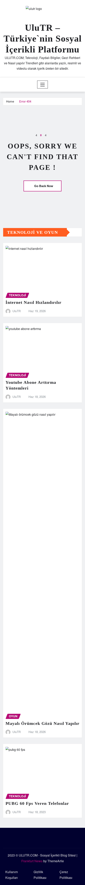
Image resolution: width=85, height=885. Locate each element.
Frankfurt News (31, 861)
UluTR (16, 311)
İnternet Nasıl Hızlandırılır (33, 302)
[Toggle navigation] (42, 84)
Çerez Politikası (66, 875)
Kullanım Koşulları (11, 875)
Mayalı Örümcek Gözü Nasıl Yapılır (42, 723)
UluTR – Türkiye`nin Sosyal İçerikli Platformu (43, 38)
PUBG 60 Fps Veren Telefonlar (37, 803)
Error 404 (25, 101)
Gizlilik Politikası (40, 875)
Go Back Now (43, 186)
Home (10, 101)
